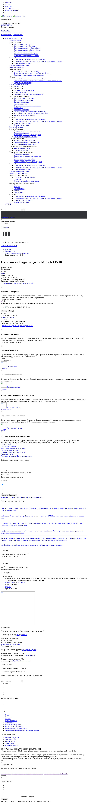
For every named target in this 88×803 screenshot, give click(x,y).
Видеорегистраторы (21, 150)
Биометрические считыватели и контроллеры (30, 112)
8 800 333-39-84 (6, 31)
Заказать (5, 799)
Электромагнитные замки (23, 100)
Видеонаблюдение (16, 127)
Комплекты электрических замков (26, 56)
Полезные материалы (9, 456)
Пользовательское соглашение (16, 728)
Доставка (8, 3)
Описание (4, 446)
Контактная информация (14, 726)
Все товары (5, 223)
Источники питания (21, 110)
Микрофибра (18, 192)
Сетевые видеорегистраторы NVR (26, 142)
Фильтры (17, 187)
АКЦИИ (8, 204)
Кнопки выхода (19, 108)
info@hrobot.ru (22, 635)
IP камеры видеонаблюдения (24, 140)
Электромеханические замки (24, 98)
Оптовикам (9, 8)
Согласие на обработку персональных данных (22, 730)
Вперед (4, 311)
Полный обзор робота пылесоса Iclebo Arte (29, 59)
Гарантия (8, 6)
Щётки (16, 185)
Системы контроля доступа (24, 90)
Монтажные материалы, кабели (25, 137)
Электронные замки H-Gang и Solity (27, 48)
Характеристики (7, 448)
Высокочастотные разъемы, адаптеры (27, 156)
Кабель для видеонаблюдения (24, 160)
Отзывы (4, 454)
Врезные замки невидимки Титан (26, 54)
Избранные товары (8, 217)
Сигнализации (10, 739)
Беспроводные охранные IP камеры (27, 131)
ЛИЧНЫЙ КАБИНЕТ (9, 246)
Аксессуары (5, 450)
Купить (3, 273)
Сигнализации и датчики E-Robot (26, 71)
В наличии (5, 227)
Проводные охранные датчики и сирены (29, 75)
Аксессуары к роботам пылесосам (26, 181)
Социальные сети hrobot (22, 63)
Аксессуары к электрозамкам (24, 115)
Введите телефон (27, 797)
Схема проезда (30, 655)
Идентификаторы (20, 104)
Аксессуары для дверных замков (17, 253)
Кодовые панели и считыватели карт (27, 106)
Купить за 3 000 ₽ (7, 318)
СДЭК (15, 661)
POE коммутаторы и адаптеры (25, 144)
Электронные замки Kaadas (24, 52)
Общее (3, 444)
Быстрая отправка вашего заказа (10, 408)
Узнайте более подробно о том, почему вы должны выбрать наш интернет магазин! (31, 545)
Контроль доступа (16, 86)
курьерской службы (29, 650)
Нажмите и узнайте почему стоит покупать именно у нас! (22, 497)
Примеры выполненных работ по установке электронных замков (38, 61)
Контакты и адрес (11, 10)
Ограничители (19, 189)
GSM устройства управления (24, 177)
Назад (11, 311)
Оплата (8, 4)
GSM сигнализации (16, 67)
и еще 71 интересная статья (19, 65)
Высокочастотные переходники (25, 158)
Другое (16, 191)
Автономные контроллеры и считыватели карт (31, 113)
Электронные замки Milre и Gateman (27, 50)
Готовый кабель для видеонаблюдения (28, 162)
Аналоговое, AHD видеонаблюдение (27, 135)
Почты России (25, 661)
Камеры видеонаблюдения (23, 148)
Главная (8, 249)
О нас (7, 715)
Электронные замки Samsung (24, 46)
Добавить (5, 495)
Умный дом (18, 179)
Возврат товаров (11, 721)
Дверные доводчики (21, 102)
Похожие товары (7, 452)
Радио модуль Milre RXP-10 (15, 582)
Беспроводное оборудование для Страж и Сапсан (32, 73)
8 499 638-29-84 (6, 25)
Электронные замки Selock (23, 44)
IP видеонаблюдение (21, 133)
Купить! (8, 587)
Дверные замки (15, 40)
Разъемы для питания (21, 154)
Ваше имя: (5, 475)
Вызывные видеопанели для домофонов (28, 94)
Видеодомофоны (20, 92)
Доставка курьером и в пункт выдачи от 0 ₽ (17, 283)
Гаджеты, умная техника (18, 173)
